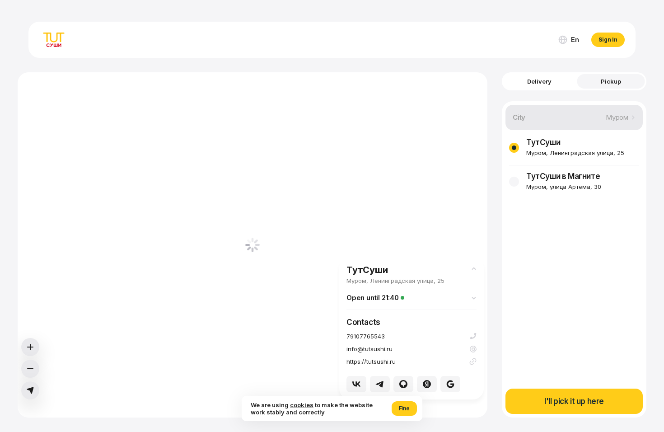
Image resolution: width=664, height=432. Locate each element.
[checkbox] (514, 148)
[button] (568, 39)
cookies (301, 405)
